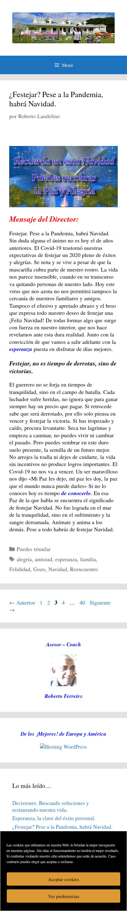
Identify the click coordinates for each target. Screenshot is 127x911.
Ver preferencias (63, 896)
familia (88, 559)
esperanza (66, 559)
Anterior (22, 602)
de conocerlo (76, 493)
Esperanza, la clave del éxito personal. (53, 818)
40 (83, 602)
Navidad (57, 569)
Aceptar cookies (63, 879)
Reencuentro (84, 569)
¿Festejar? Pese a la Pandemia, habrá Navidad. (56, 99)
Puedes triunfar (34, 549)
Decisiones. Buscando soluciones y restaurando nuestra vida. (50, 806)
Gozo (39, 569)
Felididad (19, 569)
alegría (24, 559)
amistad (43, 559)
